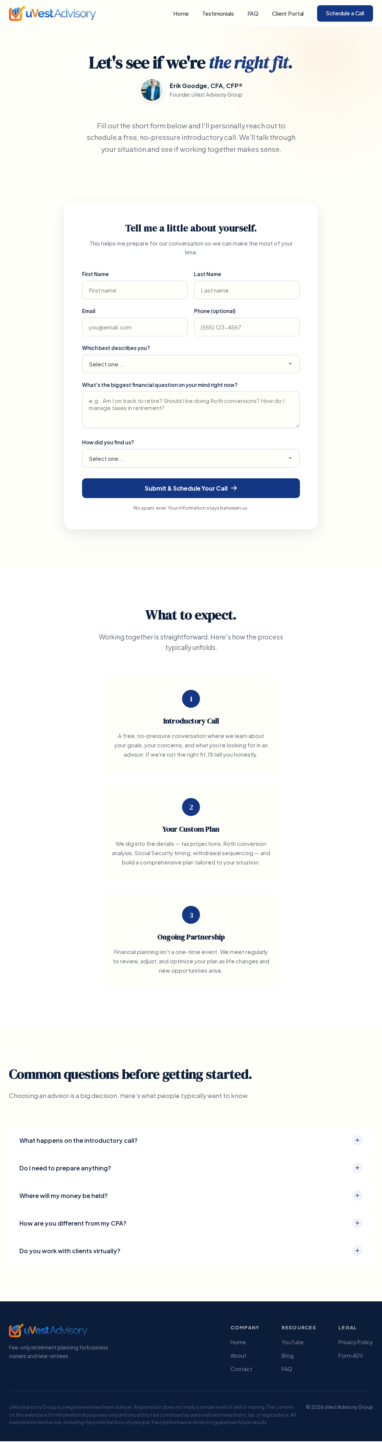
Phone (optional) (214, 311)
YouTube (293, 1342)
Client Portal (288, 13)
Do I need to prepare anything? (65, 1168)
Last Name (207, 274)
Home (181, 13)
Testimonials (218, 13)
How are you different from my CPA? (72, 1223)
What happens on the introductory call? (78, 1140)
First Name (95, 274)
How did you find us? (108, 442)
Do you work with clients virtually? (69, 1251)
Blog (288, 1355)
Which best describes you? (116, 348)
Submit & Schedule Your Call (186, 488)
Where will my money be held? (63, 1195)
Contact (241, 1369)
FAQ (253, 13)
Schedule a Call (345, 13)
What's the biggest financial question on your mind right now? (160, 385)
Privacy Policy (355, 1342)
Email (88, 311)
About (238, 1355)
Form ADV (350, 1355)
